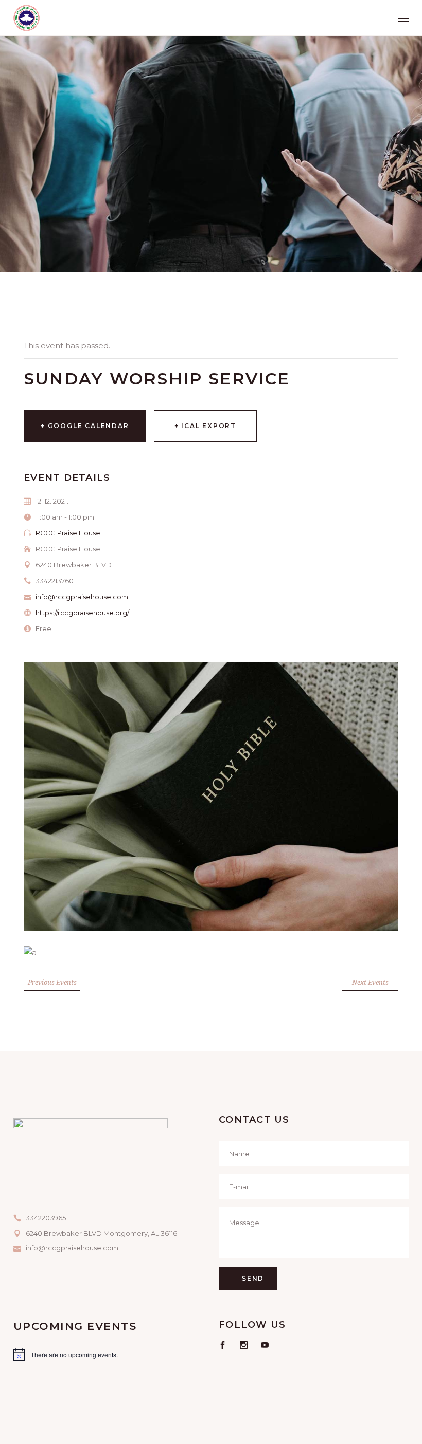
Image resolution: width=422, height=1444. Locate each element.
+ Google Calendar (85, 426)
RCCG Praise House (68, 533)
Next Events (370, 982)
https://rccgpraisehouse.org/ (82, 612)
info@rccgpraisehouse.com (82, 597)
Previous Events (52, 982)
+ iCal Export (205, 426)
